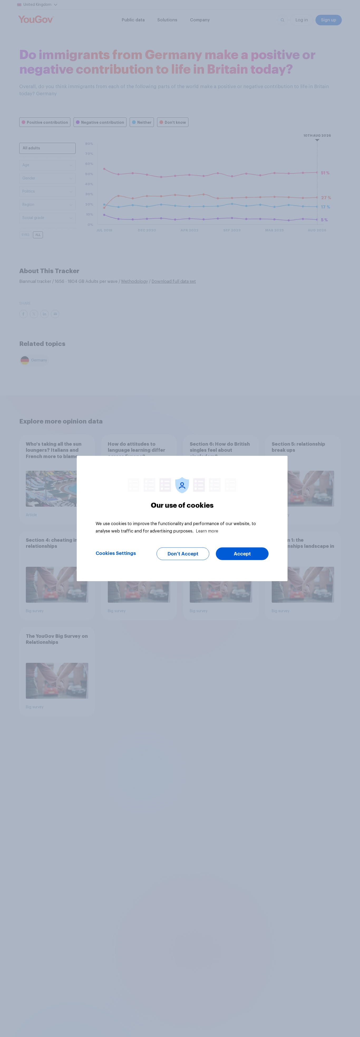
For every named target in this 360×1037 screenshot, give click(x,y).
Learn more (207, 531)
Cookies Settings (116, 553)
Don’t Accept (183, 553)
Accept (242, 553)
